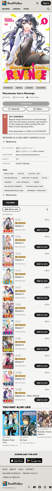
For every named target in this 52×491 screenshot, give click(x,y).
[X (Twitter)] (29, 487)
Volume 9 (19, 362)
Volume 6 (19, 311)
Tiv (17, 159)
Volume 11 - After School (27, 395)
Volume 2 (19, 243)
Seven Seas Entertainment (28, 155)
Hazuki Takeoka (23, 163)
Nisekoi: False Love (8, 441)
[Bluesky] (50, 487)
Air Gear (23, 440)
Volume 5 (19, 294)
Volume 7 (19, 328)
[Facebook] (39, 487)
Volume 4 (19, 277)
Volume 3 (19, 260)
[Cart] (37, 3)
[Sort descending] (46, 209)
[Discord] (34, 487)
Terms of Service (11, 477)
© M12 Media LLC (9, 488)
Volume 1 (19, 226)
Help (21, 469)
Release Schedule (11, 473)
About (13, 469)
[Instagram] (45, 487)
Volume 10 (20, 378)
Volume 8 (19, 345)
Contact (30, 469)
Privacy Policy (30, 473)
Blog (5, 469)
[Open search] (48, 9)
